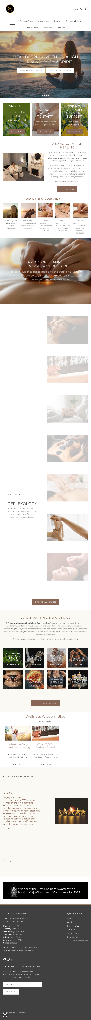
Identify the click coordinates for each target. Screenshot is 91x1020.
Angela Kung (43, 21)
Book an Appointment (31, 71)
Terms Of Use (73, 930)
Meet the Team (67, 189)
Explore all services (45, 602)
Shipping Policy (74, 933)
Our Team (71, 922)
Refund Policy (73, 937)
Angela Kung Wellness (17, 1012)
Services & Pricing (73, 21)
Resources (47, 28)
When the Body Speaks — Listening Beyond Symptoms (18, 746)
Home (12, 21)
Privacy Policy (73, 926)
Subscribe (11, 992)
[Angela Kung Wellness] (10, 9)
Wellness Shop (26, 21)
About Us (57, 21)
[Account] (76, 9)
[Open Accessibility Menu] (5, 1015)
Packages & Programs (45, 199)
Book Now (61, 28)
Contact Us (72, 918)
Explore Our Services (60, 71)
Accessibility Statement (77, 941)
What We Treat (32, 28)
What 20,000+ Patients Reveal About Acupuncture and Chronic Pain (45, 746)
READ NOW (18, 764)
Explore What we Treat (45, 703)
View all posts (45, 721)
